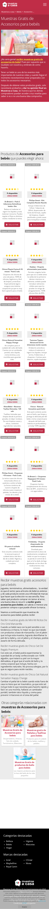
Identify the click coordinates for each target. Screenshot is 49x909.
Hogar (9, 847)
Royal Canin (11, 866)
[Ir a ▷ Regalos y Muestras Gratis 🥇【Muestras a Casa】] (9, 4)
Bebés (9, 844)
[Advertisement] (24, 126)
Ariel (8, 860)
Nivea (28, 863)
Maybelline (11, 863)
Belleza (9, 841)
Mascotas (30, 844)
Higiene (29, 841)
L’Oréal (29, 860)
